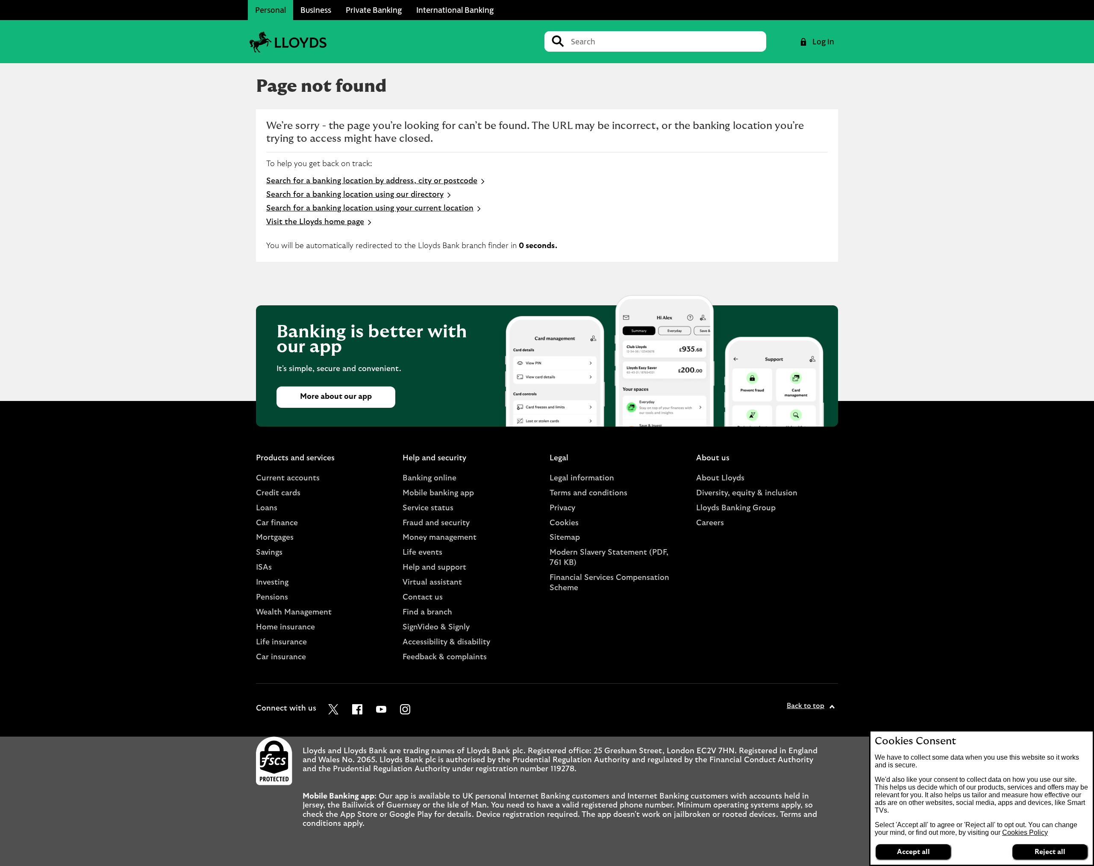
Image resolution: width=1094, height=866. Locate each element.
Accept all (913, 851)
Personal (270, 10)
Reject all (1050, 851)
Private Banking (374, 10)
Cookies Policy (1025, 832)
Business (315, 10)
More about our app (336, 397)
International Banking (455, 10)
